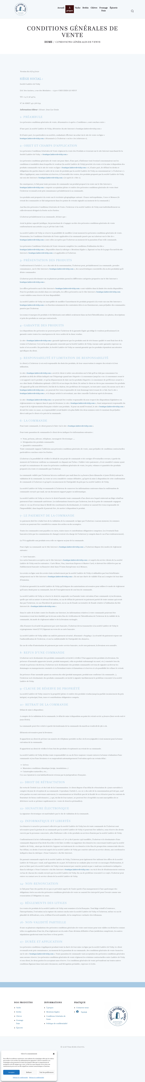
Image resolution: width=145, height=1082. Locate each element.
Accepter (11, 1072)
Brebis (18, 1012)
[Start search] (132, 11)
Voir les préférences (46, 1072)
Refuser (29, 1072)
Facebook (84, 1012)
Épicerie (19, 1028)
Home (48, 42)
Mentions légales (53, 1012)
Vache (18, 1008)
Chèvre (19, 1016)
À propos (49, 1008)
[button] (54, 1054)
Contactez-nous (82, 1008)
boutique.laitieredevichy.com (32, 138)
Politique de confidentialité (20, 1077)
